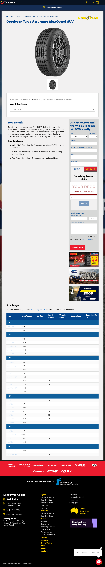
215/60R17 (12, 362)
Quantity (92, 134)
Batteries (44, 521)
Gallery (44, 551)
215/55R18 (12, 400)
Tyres (43, 495)
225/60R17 (12, 366)
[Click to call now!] (87, 2)
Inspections (45, 524)
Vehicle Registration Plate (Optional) (77, 214)
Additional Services (48, 535)
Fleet (43, 546)
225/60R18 (12, 408)
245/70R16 (12, 354)
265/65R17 (12, 392)
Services (44, 519)
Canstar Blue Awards (77, 497)
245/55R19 (12, 442)
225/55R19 (12, 431)
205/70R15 (12, 327)
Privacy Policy (86, 239)
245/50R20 (12, 451)
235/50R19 (12, 435)
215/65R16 (12, 339)
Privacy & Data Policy (14, 563)
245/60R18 (12, 422)
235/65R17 (12, 381)
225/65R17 (12, 370)
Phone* (82, 147)
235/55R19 (12, 438)
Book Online (46, 543)
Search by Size (46, 500)
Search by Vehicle (47, 497)
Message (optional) (77, 222)
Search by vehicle (38, 309)
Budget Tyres (74, 500)
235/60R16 (12, 346)
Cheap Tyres (74, 502)
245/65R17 (12, 384)
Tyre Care (44, 505)
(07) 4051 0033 (13, 510)
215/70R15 (12, 330)
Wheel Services (46, 532)
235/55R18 (12, 415)
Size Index (73, 495)
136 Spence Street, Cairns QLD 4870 (14, 504)
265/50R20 (12, 454)
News (43, 548)
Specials (44, 537)
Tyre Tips (44, 508)
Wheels (44, 511)
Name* (73, 141)
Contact (44, 540)
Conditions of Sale (27, 563)
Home (10, 16)
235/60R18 (12, 419)
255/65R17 (12, 388)
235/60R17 (12, 377)
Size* (72, 134)
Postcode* (74, 161)
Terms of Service (75, 242)
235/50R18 (12, 411)
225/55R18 (12, 404)
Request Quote (77, 247)
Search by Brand (47, 503)
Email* (72, 154)
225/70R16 (12, 343)
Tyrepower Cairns (54, 7)
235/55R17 (12, 373)
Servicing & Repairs (48, 527)
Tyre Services (45, 529)
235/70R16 (12, 350)
